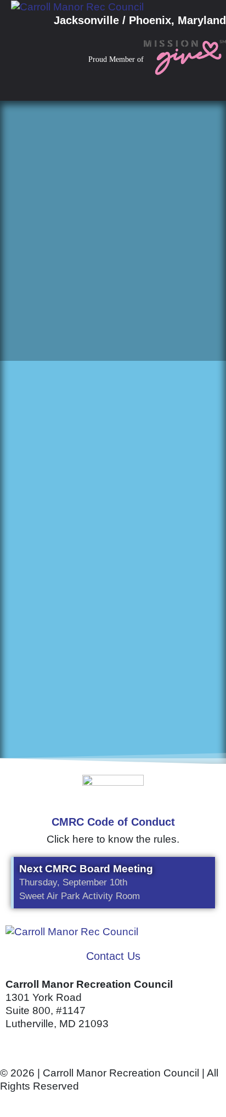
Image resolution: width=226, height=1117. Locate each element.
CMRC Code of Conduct (113, 822)
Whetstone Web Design (126, 1102)
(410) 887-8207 (41, 1045)
